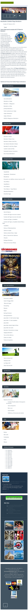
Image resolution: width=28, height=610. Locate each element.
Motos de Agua (7, 303)
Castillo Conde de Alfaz (9, 148)
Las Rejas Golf (7, 363)
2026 (8, 450)
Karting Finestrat (7, 313)
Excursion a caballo (8, 298)
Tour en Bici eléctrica (8, 335)
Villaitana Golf (7, 360)
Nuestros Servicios (8, 399)
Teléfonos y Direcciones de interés (16, 413)
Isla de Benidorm (8, 98)
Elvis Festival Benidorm (9, 153)
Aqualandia (6, 172)
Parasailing (6, 305)
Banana (5, 308)
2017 (8, 455)
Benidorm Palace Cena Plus (10, 141)
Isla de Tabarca (7, 212)
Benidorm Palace (8, 136)
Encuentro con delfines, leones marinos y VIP (14, 179)
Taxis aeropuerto (12, 405)
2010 (8, 465)
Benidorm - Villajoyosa (9, 103)
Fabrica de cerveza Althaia (10, 242)
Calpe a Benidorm (8, 113)
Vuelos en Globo (7, 337)
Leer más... (4, 491)
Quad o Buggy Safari (8, 301)
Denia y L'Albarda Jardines (10, 228)
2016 (8, 457)
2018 (8, 454)
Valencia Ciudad (7, 230)
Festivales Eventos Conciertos (10, 151)
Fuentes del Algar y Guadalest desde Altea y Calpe (13, 222)
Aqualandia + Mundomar (9, 174)
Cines (5, 439)
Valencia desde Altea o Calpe (10, 233)
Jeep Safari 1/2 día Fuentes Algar (11, 318)
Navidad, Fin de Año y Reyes (10, 146)
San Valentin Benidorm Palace (11, 144)
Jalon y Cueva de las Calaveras (11, 235)
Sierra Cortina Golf (8, 358)
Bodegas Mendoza (8, 240)
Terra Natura (7, 186)
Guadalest (6, 225)
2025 (8, 451)
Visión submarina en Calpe (10, 111)
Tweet (5, 27)
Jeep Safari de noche (8, 327)
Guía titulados (11, 410)
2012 (8, 462)
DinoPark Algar (7, 194)
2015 (8, 458)
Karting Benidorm (8, 315)
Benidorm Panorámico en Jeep (11, 330)
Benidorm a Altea (8, 106)
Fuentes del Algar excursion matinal (12, 214)
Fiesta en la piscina (8, 340)
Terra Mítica (6, 181)
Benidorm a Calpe (8, 101)
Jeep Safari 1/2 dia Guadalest (10, 320)
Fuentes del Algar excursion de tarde (12, 217)
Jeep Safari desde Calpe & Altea (11, 325)
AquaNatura (6, 184)
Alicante (5, 238)
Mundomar (6, 176)
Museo (5, 442)
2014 (8, 460)
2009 (8, 466)
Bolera (5, 432)
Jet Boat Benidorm (8, 108)
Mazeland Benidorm (8, 191)
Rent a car (10, 408)
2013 (8, 461)
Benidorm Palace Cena (9, 139)
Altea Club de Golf (8, 365)
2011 (8, 464)
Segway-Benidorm (8, 332)
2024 (8, 453)
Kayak (5, 310)
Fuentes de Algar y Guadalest (10, 219)
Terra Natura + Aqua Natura (10, 189)
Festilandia (6, 437)
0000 (8, 468)
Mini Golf (6, 434)
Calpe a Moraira (7, 116)
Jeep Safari (6, 323)
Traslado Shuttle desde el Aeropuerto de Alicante (15, 402)
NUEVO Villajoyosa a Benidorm (11, 118)
